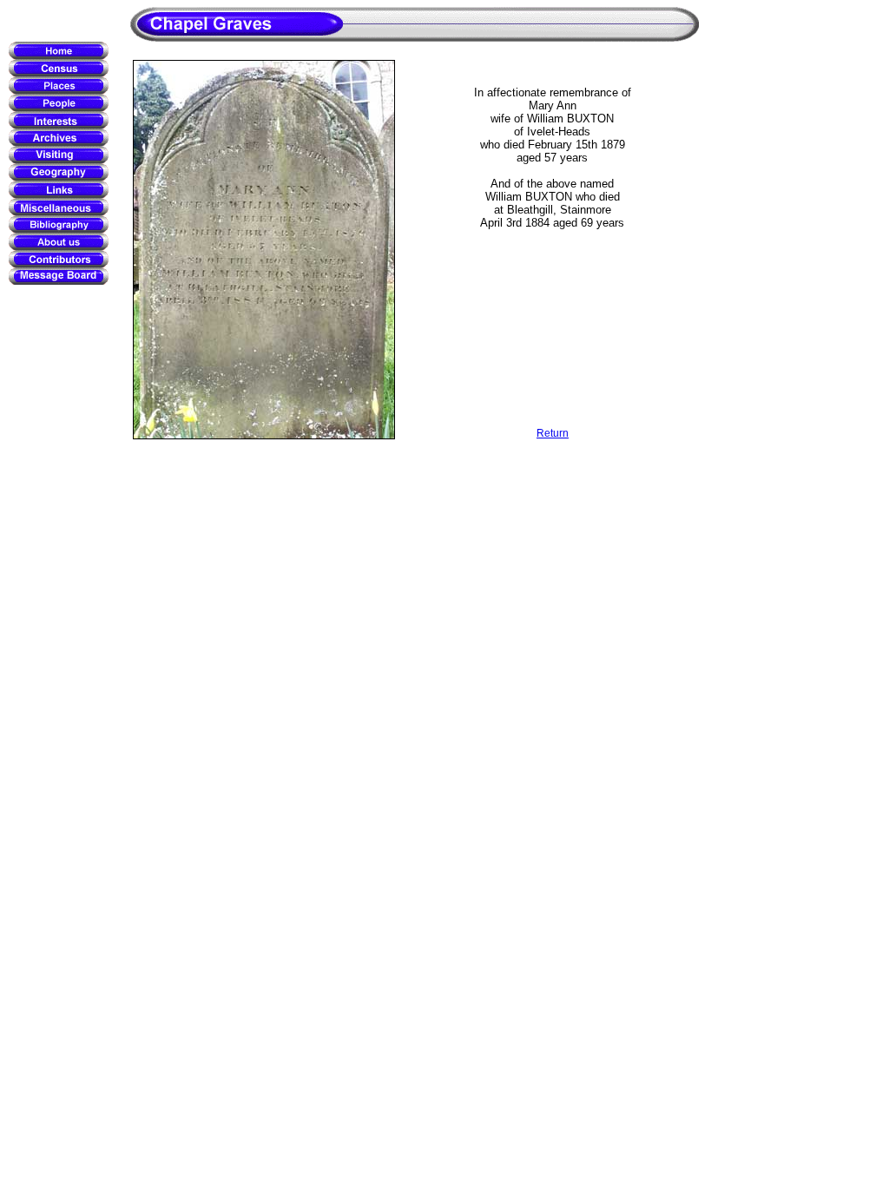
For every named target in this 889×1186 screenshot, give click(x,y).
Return (553, 433)
